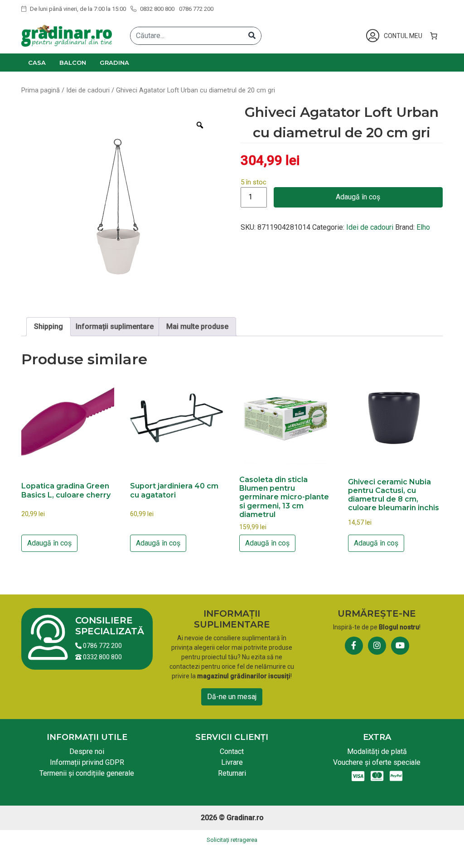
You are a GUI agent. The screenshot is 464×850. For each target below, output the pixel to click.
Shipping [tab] (48, 326)
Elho (423, 227)
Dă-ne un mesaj (231, 696)
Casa (37, 62)
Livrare (232, 762)
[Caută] (252, 35)
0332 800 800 (102, 657)
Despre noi (86, 751)
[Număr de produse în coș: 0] (434, 36)
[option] (118, 207)
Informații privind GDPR (87, 762)
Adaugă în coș (358, 197)
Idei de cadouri (88, 90)
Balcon (72, 62)
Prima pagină (40, 90)
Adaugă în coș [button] (49, 543)
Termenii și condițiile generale (86, 773)
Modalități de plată (377, 751)
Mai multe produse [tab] (197, 326)
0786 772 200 (196, 8)
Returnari (232, 773)
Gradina (114, 62)
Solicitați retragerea (232, 839)
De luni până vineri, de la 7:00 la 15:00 (77, 8)
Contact (232, 751)
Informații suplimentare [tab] (115, 326)
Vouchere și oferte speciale (376, 762)
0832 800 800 (156, 8)
